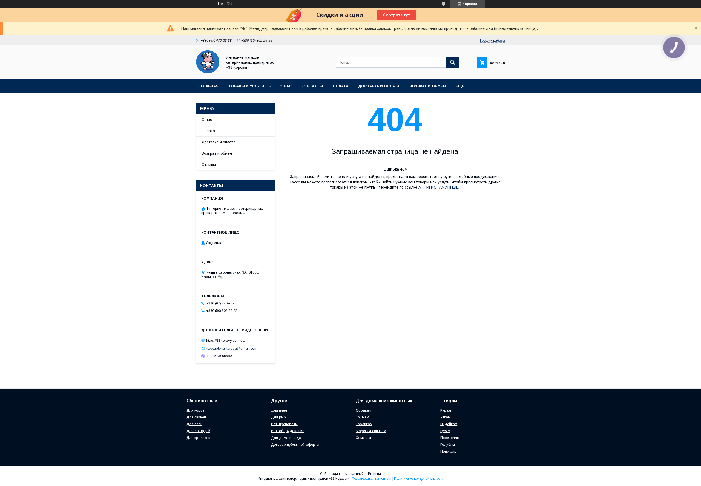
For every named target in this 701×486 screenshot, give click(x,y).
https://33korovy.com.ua (225, 340)
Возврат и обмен (427, 86)
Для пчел (279, 410)
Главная (210, 86)
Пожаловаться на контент (372, 479)
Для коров (195, 410)
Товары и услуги (246, 86)
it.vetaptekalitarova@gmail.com (231, 348)
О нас (286, 86)
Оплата (340, 86)
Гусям (445, 431)
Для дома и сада (286, 438)
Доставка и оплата (379, 86)
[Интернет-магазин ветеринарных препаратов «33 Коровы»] (207, 72)
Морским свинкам (371, 431)
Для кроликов (198, 438)
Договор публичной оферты (295, 444)
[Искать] (452, 62)
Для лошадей (198, 431)
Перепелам (449, 438)
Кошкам (362, 417)
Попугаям (448, 451)
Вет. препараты (284, 424)
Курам (445, 410)
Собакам (363, 410)
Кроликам (364, 424)
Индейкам (448, 424)
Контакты (312, 86)
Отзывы (209, 164)
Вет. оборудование (287, 431)
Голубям (447, 444)
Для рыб (278, 417)
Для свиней (196, 417)
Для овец (194, 424)
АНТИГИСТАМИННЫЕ (438, 187)
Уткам (445, 417)
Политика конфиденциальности (419, 479)
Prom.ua (374, 474)
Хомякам (363, 438)
